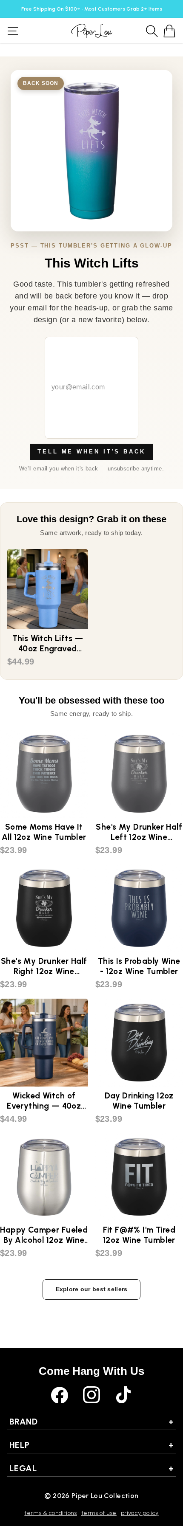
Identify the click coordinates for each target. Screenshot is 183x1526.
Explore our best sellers (92, 1289)
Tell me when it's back (91, 451)
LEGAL (91, 1468)
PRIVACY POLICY (140, 1513)
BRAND (91, 1421)
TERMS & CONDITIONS (50, 1513)
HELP (91, 1445)
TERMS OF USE (99, 1513)
